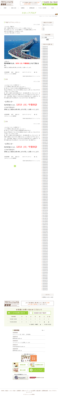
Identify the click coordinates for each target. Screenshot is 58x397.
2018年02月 (45, 207)
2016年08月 (45, 231)
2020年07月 (45, 161)
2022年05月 (45, 126)
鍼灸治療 (38, 390)
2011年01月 (45, 289)
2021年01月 (45, 151)
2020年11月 (45, 154)
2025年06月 (45, 67)
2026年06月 (45, 48)
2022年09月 (45, 119)
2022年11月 (45, 116)
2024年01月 (45, 94)
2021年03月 (45, 148)
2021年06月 (45, 143)
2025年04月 (45, 70)
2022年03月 (45, 129)
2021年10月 (45, 137)
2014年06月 (45, 251)
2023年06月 (45, 105)
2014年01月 (45, 259)
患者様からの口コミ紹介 (47, 297)
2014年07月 (45, 250)
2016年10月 (45, 227)
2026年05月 (45, 50)
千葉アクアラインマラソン (12, 22)
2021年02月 (45, 150)
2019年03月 (45, 186)
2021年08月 (45, 140)
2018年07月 (45, 199)
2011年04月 (45, 285)
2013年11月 (45, 262)
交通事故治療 (45, 390)
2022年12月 (45, 115)
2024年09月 (45, 81)
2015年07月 (45, 240)
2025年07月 (45, 66)
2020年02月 (45, 169)
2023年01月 (45, 113)
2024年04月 (45, 89)
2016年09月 (45, 229)
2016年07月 (45, 232)
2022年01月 (45, 132)
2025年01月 (45, 75)
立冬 (6, 79)
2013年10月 (45, 264)
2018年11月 (45, 193)
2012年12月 (45, 270)
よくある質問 (32, 390)
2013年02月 (45, 269)
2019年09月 (45, 177)
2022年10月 (45, 118)
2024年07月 (45, 85)
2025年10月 (45, 61)
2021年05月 (45, 145)
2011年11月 (45, 275)
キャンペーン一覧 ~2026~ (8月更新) (22, 334)
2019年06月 (45, 181)
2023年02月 (45, 112)
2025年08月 (45, 64)
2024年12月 (45, 77)
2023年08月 (45, 102)
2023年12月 (45, 96)
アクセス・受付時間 (42, 7)
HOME (5, 7)
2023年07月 (45, 104)
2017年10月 (45, 213)
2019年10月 (45, 175)
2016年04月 (45, 237)
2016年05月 (45, 235)
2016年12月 (45, 224)
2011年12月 (45, 273)
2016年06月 (45, 234)
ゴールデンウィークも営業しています (21, 342)
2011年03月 (45, 286)
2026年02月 (45, 54)
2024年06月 (45, 86)
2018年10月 (45, 194)
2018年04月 (45, 204)
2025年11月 (45, 59)
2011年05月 (45, 283)
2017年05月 (45, 221)
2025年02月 (45, 73)
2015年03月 (45, 247)
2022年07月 (45, 123)
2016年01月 (45, 239)
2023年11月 (45, 97)
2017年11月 (45, 212)
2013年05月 (45, 267)
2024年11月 (45, 78)
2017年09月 (45, 215)
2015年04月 (45, 245)
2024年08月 (45, 83)
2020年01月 (45, 170)
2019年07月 (45, 180)
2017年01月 (45, 223)
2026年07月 (45, 46)
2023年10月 (45, 99)
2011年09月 (45, 277)
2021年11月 (45, 135)
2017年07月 (45, 218)
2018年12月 (45, 191)
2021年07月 (45, 142)
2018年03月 (45, 205)
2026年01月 (45, 56)
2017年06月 (45, 220)
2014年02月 (45, 258)
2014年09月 (45, 248)
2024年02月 (45, 93)
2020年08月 (45, 159)
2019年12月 (45, 172)
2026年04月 (45, 51)
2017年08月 (45, 216)
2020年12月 (45, 153)
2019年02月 (45, 188)
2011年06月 (45, 281)
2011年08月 (45, 278)
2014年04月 (45, 254)
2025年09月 (45, 62)
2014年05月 (45, 253)
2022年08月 (45, 121)
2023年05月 (45, 107)
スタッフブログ (52, 390)
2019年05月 (45, 183)
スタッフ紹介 (13, 390)
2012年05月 (45, 272)
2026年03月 (45, 53)
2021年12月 (45, 134)
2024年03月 (45, 91)
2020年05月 (45, 164)
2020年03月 (45, 167)
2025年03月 (45, 72)
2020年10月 (45, 156)
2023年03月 (45, 110)
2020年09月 (45, 158)
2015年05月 (45, 243)
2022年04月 (45, 127)
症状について (25, 390)
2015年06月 (45, 242)
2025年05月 (45, 69)
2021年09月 (45, 139)
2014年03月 (45, 256)
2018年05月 (45, 202)
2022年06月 (45, 124)
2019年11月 (45, 173)
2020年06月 (45, 162)
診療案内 (19, 390)
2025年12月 (45, 58)
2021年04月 (45, 146)
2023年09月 (45, 100)
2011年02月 (45, 288)
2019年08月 (45, 178)
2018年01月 (45, 208)
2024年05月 (45, 88)
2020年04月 (45, 166)
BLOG (53, 7)
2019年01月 (45, 189)
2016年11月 (45, 226)
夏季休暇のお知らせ (17, 338)
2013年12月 (45, 261)
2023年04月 (45, 108)
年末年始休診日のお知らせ (19, 346)
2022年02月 (45, 131)
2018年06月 (45, 200)
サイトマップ (29, 392)
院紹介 (6, 390)
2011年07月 (45, 280)
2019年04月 (45, 185)
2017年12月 (45, 210)
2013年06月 (45, 266)
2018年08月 (45, 197)
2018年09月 (45, 196)
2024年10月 (45, 80)
